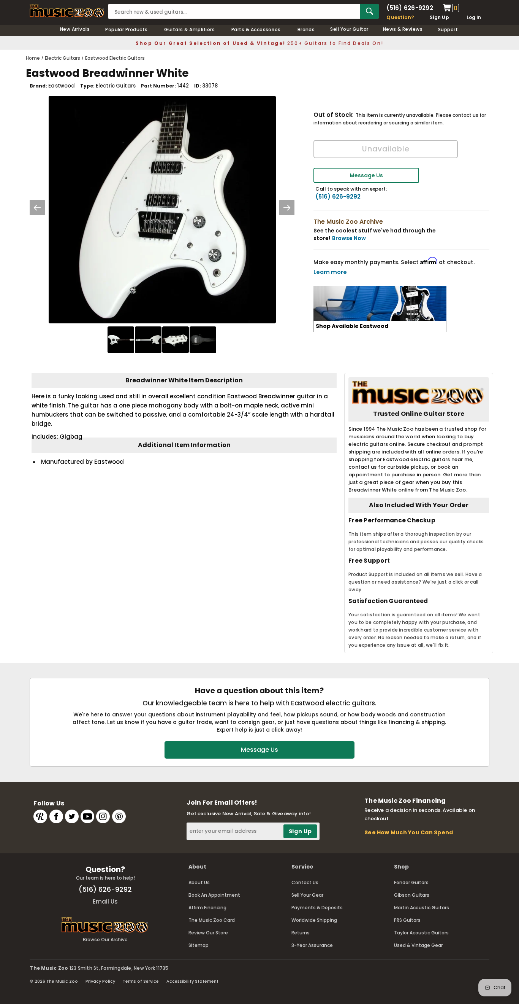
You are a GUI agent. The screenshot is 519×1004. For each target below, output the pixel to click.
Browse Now (349, 238)
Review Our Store (208, 932)
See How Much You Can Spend (408, 832)
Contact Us (304, 882)
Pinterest (119, 816)
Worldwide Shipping (314, 920)
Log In (474, 17)
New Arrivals (75, 29)
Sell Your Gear (307, 895)
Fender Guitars (411, 882)
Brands (306, 29)
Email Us (105, 901)
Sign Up (439, 17)
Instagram (103, 816)
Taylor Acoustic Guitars (421, 932)
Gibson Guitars (411, 895)
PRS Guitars (407, 920)
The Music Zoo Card (211, 920)
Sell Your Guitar (349, 29)
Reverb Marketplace (40, 816)
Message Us (366, 175)
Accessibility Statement (192, 981)
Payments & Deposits (317, 907)
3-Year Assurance (312, 945)
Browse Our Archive (105, 939)
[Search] (369, 11)
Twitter (72, 816)
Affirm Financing (207, 907)
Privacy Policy (100, 981)
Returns (300, 932)
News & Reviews (403, 29)
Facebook (56, 816)
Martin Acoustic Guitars (421, 907)
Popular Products (126, 29)
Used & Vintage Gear (418, 945)
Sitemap (198, 945)
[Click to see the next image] (287, 207)
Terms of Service (141, 981)
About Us (199, 882)
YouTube (87, 816)
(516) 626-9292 (409, 8)
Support (448, 29)
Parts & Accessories (256, 29)
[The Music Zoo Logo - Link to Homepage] (67, 11)
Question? (400, 17)
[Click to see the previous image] (37, 207)
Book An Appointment (214, 895)
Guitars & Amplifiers (189, 29)
